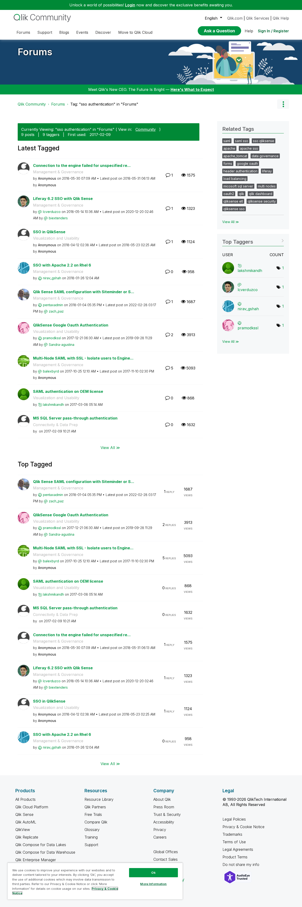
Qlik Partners (95, 807)
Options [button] (283, 104)
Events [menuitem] (82, 32)
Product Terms (234, 857)
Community (145, 129)
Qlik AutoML (25, 822)
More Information (153, 884)
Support (91, 844)
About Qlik (162, 799)
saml (226, 141)
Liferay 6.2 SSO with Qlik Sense (63, 198)
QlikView (22, 829)
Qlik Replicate (26, 837)
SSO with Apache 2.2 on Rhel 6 (62, 265)
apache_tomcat (235, 156)
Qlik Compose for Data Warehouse (45, 852)
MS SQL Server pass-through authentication (75, 418)
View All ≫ (110, 447)
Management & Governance (58, 172)
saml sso (241, 141)
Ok (153, 872)
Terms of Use (234, 841)
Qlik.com (235, 18)
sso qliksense (263, 141)
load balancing (234, 179)
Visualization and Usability (56, 238)
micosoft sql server (238, 186)
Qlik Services (257, 18)
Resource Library (98, 799)
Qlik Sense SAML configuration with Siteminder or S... (83, 291)
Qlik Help (281, 18)
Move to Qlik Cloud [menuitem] (135, 32)
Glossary (92, 829)
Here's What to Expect (192, 89)
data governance (265, 156)
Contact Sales (165, 859)
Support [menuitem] (44, 32)
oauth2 (228, 194)
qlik (241, 194)
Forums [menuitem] (23, 32)
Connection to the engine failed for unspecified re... (82, 165)
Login (130, 5)
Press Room (163, 807)
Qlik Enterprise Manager (35, 859)
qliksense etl (233, 201)
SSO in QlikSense (49, 231)
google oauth (247, 163)
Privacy (159, 829)
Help (249, 31)
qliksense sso (234, 209)
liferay (267, 171)
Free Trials (93, 814)
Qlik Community (32, 104)
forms (227, 163)
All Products (25, 799)
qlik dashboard (260, 194)
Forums (35, 52)
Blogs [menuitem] (64, 32)
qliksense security (262, 201)
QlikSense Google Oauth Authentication (70, 325)
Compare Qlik (95, 822)
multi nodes (267, 186)
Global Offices (165, 851)
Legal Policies (234, 819)
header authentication (240, 171)
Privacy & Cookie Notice (243, 826)
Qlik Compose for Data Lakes (40, 844)
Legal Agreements (237, 849)
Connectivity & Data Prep (55, 424)
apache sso (249, 148)
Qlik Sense (24, 814)
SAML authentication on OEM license (68, 391)
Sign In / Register (273, 31)
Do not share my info (241, 864)
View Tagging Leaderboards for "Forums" (253, 240)
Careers (160, 837)
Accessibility (163, 822)
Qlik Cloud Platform (31, 807)
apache (229, 148)
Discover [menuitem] (103, 32)
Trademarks (232, 834)
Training (91, 837)
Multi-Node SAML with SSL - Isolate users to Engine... (83, 358)
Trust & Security (167, 814)
